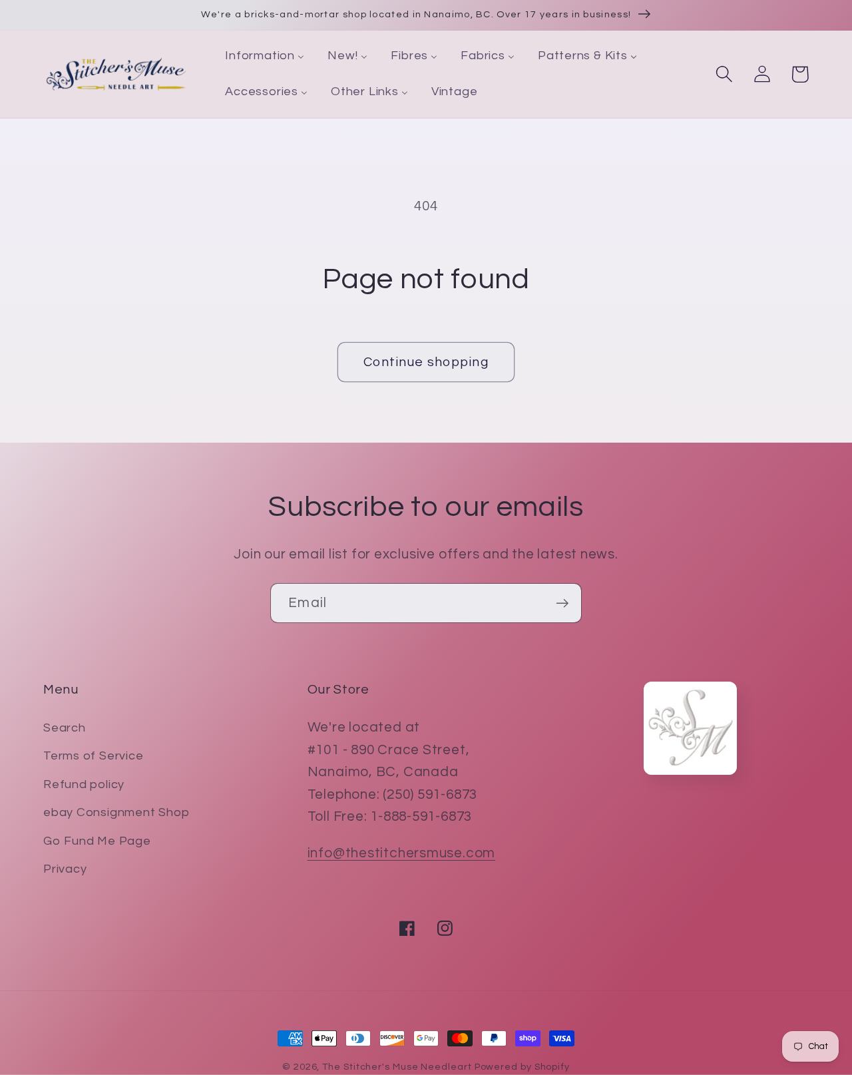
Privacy (65, 869)
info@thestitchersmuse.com (402, 853)
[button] (724, 74)
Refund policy (83, 784)
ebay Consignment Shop (116, 812)
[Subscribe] (562, 603)
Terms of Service (93, 756)
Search (64, 728)
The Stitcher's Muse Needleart (396, 1067)
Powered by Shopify (522, 1067)
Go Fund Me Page (97, 841)
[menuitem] (265, 57)
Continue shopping (426, 362)
